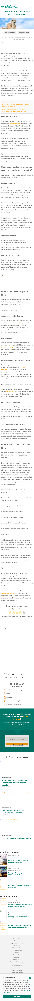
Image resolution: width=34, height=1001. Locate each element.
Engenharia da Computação (17, 961)
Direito (17, 952)
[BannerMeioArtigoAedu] (17, 282)
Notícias (10, 912)
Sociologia (4, 369)
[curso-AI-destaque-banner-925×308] (17, 46)
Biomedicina (17, 945)
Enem (8, 693)
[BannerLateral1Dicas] (17, 647)
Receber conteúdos (17, 744)
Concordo (17, 996)
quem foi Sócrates (15, 124)
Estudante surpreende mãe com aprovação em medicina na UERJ (19, 916)
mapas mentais (10, 392)
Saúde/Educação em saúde (16, 900)
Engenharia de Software (17, 972)
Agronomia (17, 940)
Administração (17, 938)
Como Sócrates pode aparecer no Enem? (14, 111)
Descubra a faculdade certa (14, 704)
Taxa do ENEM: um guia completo (16, 838)
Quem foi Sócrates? (8, 102)
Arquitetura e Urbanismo (17, 943)
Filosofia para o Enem (7, 347)
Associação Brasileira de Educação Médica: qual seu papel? (20, 905)
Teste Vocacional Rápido (13, 701)
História (23, 367)
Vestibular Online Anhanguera (15, 690)
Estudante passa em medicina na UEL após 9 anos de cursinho (20, 926)
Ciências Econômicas (17, 950)
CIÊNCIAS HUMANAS (10, 32)
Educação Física (17, 954)
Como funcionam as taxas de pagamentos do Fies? (18, 861)
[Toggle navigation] (30, 7)
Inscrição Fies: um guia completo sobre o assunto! (19, 874)
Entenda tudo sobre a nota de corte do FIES (18, 886)
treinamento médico (14, 902)
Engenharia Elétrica (17, 965)
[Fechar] (30, 978)
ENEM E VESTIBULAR (24, 32)
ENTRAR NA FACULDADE (14, 858)
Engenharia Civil (17, 959)
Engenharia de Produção (17, 970)
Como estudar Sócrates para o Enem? (13, 109)
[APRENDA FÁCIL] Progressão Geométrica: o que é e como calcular (14, 782)
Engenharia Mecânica (17, 968)
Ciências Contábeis (17, 947)
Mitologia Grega (17, 323)
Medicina (9, 697)
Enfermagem (17, 957)
